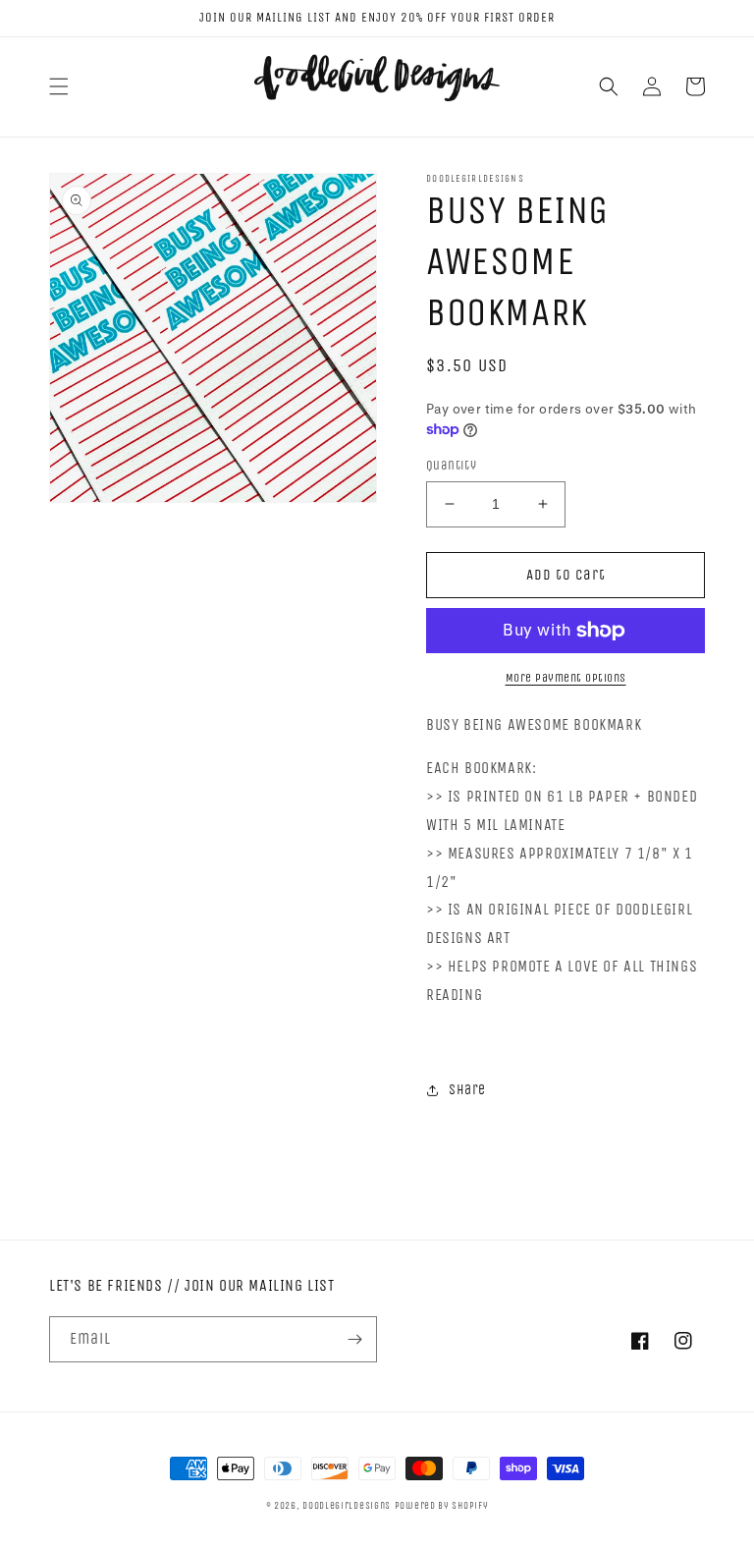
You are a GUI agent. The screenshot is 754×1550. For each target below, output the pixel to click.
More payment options (566, 678)
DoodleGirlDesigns (346, 1506)
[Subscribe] (354, 1339)
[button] (59, 86)
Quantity (451, 465)
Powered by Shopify (442, 1506)
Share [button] (467, 1089)
